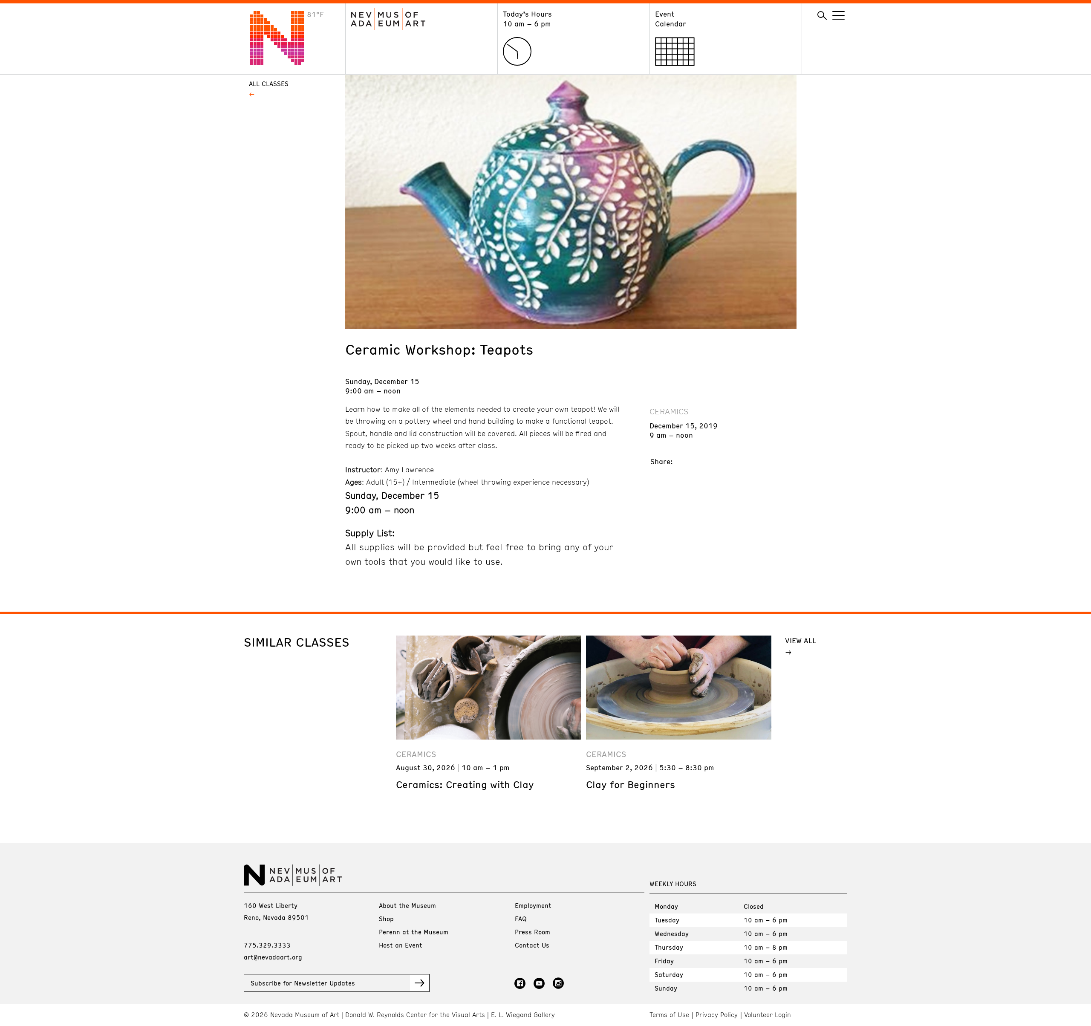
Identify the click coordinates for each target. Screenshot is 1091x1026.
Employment (533, 905)
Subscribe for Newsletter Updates (303, 983)
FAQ (521, 918)
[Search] (822, 15)
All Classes (269, 83)
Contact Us (532, 945)
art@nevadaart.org (273, 957)
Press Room (532, 932)
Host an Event (400, 945)
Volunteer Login (767, 1015)
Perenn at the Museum (413, 932)
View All (800, 640)
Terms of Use (669, 1015)
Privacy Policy (717, 1015)
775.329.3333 (267, 945)
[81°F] (284, 62)
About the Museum (407, 905)
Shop (386, 918)
